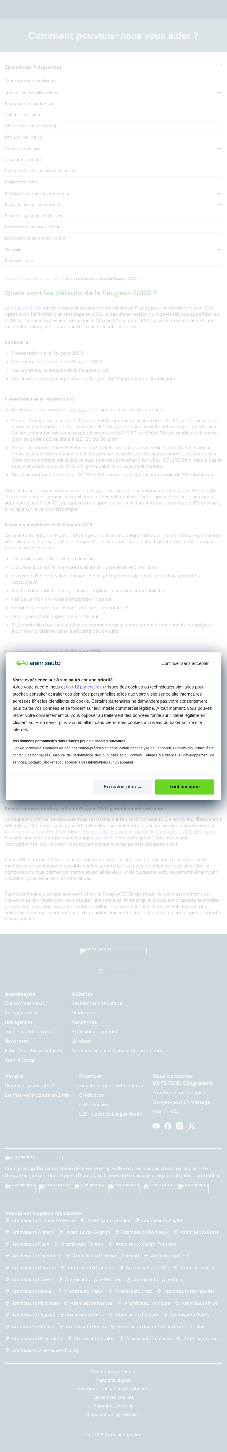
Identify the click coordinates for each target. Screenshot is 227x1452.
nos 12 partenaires (84, 686)
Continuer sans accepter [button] (187, 663)
